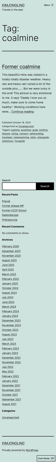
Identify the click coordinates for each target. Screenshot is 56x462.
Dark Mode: (44, 458)
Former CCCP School (14, 210)
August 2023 (9, 334)
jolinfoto (43, 130)
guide (35, 130)
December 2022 (11, 357)
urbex (33, 137)
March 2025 (9, 274)
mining (14, 133)
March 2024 (9, 306)
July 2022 (7, 366)
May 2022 (8, 371)
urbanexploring (21, 137)
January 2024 (10, 315)
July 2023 (7, 339)
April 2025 (8, 269)
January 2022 (10, 380)
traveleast (7, 137)
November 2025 (11, 255)
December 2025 (11, 251)
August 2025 (9, 260)
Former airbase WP (13, 205)
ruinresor (23, 133)
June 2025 (8, 264)
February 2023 (10, 348)
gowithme (26, 130)
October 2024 (10, 288)
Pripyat (6, 201)
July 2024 (7, 297)
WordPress (32, 450)
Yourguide (19, 141)
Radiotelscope (10, 215)
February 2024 (10, 311)
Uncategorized (26, 126)
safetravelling (36, 133)
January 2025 (10, 283)
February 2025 (10, 278)
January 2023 (10, 353)
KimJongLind (13, 5)
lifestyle (6, 133)
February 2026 (10, 246)
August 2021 (9, 404)
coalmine (15, 130)
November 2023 (11, 325)
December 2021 (11, 385)
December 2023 (11, 320)
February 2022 (10, 376)
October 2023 (10, 329)
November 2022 (11, 362)
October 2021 (10, 394)
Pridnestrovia (9, 219)
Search (6, 180)
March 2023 (9, 343)
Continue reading (22, 111)
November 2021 (11, 390)
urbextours (7, 141)
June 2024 (8, 302)
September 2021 (11, 399)
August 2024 (9, 292)
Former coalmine (21, 67)
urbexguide (43, 137)
